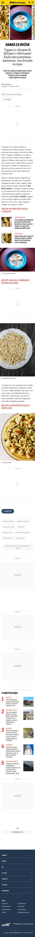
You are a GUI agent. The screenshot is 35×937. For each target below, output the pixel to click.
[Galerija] (17, 22)
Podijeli (6, 99)
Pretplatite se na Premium (23, 924)
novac (4, 873)
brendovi (5, 890)
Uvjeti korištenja (22, 903)
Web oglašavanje (6, 909)
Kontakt (4, 912)
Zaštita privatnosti (6, 906)
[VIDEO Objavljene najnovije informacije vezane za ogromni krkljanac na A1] (28, 702)
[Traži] (32, 2)
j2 (2, 867)
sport (4, 861)
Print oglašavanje (22, 909)
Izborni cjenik (21, 906)
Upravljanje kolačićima (23, 912)
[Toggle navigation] (2, 2)
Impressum (5, 903)
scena (4, 884)
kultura (5, 879)
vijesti (4, 855)
